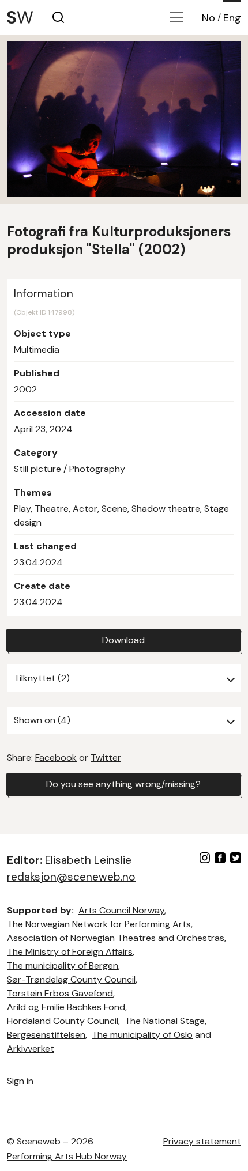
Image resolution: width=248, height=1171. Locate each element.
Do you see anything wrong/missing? (123, 784)
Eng (232, 18)
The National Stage (165, 1021)
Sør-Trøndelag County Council (71, 979)
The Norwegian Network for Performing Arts (99, 924)
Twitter (106, 757)
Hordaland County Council (62, 1021)
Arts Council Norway (121, 910)
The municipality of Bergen (62, 966)
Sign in (20, 1081)
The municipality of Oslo (142, 1035)
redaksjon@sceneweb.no (71, 877)
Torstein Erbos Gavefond (60, 993)
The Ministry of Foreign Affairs (70, 952)
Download (123, 640)
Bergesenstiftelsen (46, 1035)
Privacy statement (202, 1141)
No (208, 18)
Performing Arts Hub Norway (67, 1156)
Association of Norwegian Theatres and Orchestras (115, 938)
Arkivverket (30, 1048)
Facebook (56, 757)
